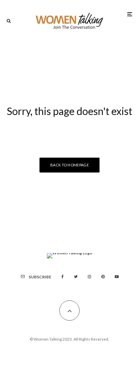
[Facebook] (62, 277)
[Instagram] (89, 277)
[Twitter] (76, 277)
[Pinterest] (103, 277)
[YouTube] (117, 277)
